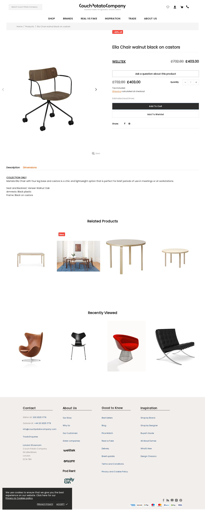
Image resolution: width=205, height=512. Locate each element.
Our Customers (70, 433)
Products (29, 26)
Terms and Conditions (113, 464)
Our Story (67, 417)
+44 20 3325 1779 (42, 423)
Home (19, 26)
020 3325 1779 (39, 417)
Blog (104, 425)
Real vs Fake (108, 440)
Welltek (119, 61)
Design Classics (148, 456)
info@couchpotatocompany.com (39, 429)
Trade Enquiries (30, 436)
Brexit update (108, 456)
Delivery (105, 448)
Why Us (66, 425)
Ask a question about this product (155, 73)
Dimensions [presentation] (30, 167)
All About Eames (148, 440)
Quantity (174, 82)
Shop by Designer (149, 425)
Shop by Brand (148, 417)
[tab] (14, 167)
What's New (146, 448)
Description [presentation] (13, 167)
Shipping (116, 91)
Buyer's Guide (147, 433)
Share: (115, 123)
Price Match (107, 433)
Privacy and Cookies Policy (115, 471)
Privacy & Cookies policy (19, 498)
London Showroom (32, 445)
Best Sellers (107, 417)
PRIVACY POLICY (45, 504)
